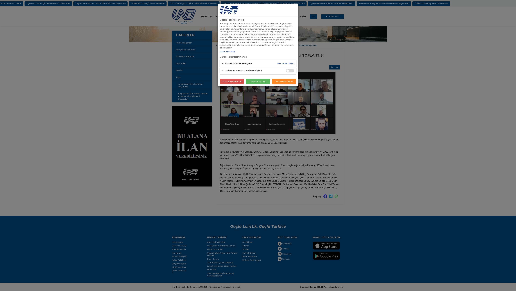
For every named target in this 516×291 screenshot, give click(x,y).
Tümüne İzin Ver (258, 81)
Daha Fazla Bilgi (227, 51)
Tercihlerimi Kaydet (284, 81)
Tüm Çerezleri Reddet (232, 81)
